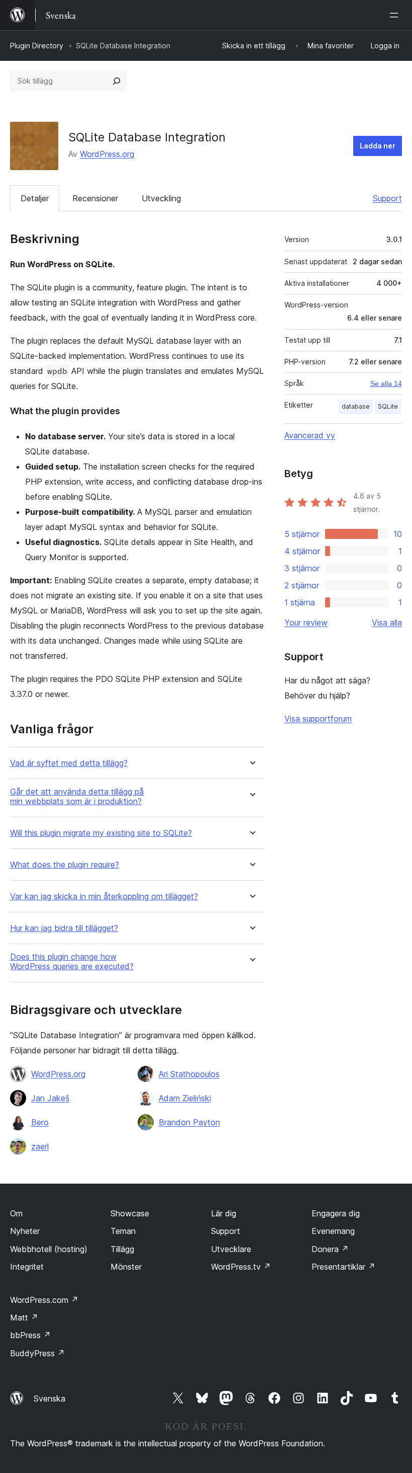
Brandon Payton (189, 1122)
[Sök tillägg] (117, 81)
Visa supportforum (318, 719)
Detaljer (35, 198)
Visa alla (387, 622)
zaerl (40, 1146)
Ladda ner (377, 145)
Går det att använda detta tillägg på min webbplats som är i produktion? (77, 796)
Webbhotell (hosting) (48, 1249)
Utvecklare (231, 1249)
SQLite (388, 406)
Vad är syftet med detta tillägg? (69, 763)
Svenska (49, 1398)
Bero (40, 1122)
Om (16, 1213)
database (356, 406)
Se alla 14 (386, 383)
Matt (24, 1317)
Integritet (27, 1267)
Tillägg (122, 1249)
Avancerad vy (309, 435)
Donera (330, 1249)
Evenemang (333, 1231)
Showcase (130, 1213)
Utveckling (161, 198)
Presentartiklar (343, 1267)
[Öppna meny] (396, 15)
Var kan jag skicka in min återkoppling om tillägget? (104, 896)
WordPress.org (107, 154)
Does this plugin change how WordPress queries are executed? (72, 961)
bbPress (30, 1335)
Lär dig (223, 1213)
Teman (123, 1231)
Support (387, 198)
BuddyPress (37, 1353)
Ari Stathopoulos (189, 1074)
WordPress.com (44, 1300)
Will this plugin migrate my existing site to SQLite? (101, 833)
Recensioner (95, 198)
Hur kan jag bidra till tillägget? (64, 928)
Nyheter (25, 1231)
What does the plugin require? (64, 865)
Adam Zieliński (185, 1098)
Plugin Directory (36, 45)
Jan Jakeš (50, 1098)
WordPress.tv (241, 1267)
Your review (306, 622)
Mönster (126, 1267)
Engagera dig (336, 1213)
